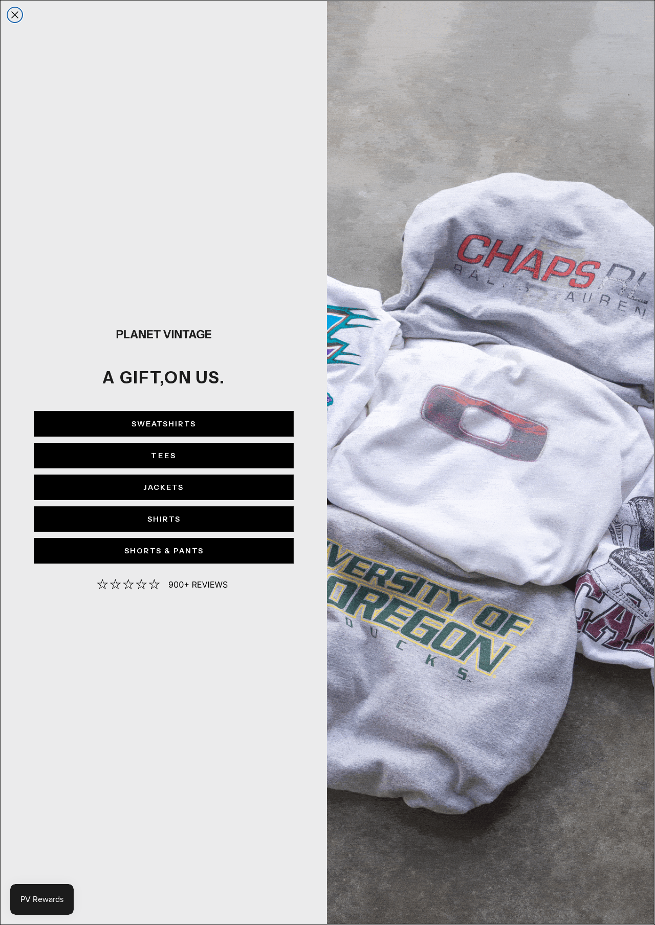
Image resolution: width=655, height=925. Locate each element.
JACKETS (164, 487)
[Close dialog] (15, 15)
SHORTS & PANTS (164, 550)
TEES (164, 455)
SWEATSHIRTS (164, 423)
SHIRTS (164, 519)
